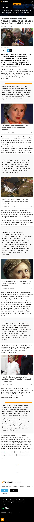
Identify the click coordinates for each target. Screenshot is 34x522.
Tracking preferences (6, 504)
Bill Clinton (17, 452)
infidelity (3, 458)
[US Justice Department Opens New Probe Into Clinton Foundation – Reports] (17, 114)
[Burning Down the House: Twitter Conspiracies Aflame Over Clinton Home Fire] (17, 187)
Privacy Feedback (20, 502)
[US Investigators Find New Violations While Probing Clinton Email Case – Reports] (17, 269)
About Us (3, 500)
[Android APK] (5, 508)
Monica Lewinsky (11, 455)
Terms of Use (15, 500)
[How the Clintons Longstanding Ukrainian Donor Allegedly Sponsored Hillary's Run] (17, 365)
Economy (21, 486)
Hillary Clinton (25, 452)
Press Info (8, 500)
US (12, 452)
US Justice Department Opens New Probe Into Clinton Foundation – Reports (15, 127)
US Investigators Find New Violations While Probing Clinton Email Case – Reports (16, 283)
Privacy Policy (11, 502)
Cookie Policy (4, 502)
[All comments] (2, 519)
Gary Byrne (4, 455)
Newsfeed (8, 452)
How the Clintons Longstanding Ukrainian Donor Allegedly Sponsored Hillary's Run (16, 379)
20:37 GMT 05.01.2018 (6, 26)
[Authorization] (25, 1)
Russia (15, 486)
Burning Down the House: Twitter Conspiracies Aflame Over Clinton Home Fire (15, 201)
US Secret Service (21, 455)
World (3, 452)
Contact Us (22, 500)
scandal (28, 455)
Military (28, 486)
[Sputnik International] (5, 2)
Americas (9, 486)
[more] (31, 132)
